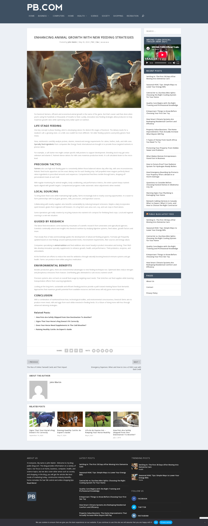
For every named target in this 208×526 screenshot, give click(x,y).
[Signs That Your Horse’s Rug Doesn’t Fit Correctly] (42, 419)
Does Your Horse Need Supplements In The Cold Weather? (61, 325)
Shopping (118, 16)
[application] (162, 54)
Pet (92, 42)
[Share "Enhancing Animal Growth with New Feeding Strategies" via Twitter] (71, 350)
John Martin (72, 42)
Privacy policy (166, 522)
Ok (156, 522)
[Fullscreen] (178, 63)
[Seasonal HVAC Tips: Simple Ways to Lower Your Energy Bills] (135, 477)
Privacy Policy (152, 293)
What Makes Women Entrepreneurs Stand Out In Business (161, 157)
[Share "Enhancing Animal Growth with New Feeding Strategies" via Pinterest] (76, 350)
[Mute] (174, 63)
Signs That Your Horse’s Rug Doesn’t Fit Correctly (57, 321)
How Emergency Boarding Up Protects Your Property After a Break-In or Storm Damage (162, 174)
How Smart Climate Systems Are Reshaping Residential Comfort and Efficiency (161, 121)
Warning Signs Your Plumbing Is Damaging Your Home (159, 194)
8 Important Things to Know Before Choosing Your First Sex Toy (161, 112)
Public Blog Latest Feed (161, 214)
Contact (149, 287)
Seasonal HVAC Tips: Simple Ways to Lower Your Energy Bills (161, 85)
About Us (150, 281)
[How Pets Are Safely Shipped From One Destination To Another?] (126, 419)
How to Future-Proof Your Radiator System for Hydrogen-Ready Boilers (161, 165)
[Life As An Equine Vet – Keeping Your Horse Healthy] (98, 419)
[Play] (147, 63)
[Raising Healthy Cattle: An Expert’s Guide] (70, 419)
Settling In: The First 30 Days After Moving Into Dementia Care (161, 77)
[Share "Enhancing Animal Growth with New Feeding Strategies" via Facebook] (66, 350)
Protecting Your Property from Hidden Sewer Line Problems (162, 149)
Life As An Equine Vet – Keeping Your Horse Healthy (97, 431)
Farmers (37, 168)
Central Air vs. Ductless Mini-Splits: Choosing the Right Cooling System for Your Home (161, 95)
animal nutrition (61, 245)
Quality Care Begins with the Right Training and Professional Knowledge (162, 104)
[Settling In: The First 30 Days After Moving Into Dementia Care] (135, 466)
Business (42, 16)
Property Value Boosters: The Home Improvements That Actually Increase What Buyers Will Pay (162, 131)
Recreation (132, 16)
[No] (204, 522)
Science (94, 16)
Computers (58, 16)
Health (81, 16)
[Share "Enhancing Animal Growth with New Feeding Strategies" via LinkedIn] (80, 350)
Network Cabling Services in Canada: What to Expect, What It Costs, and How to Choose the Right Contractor (161, 203)
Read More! (31, 483)
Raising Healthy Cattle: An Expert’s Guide (54, 329)
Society (106, 16)
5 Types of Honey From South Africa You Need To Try (161, 141)
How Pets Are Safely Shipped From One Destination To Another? (64, 317)
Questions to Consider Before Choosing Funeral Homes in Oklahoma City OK (162, 184)
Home (31, 16)
